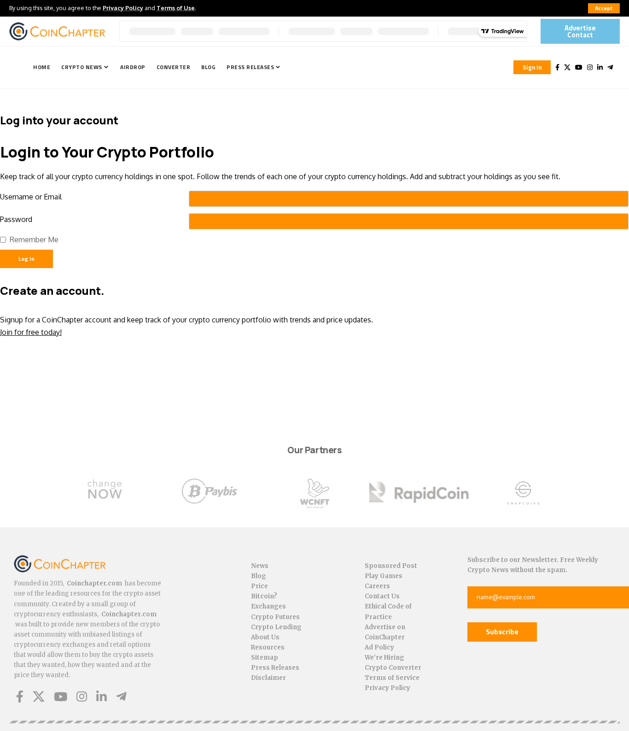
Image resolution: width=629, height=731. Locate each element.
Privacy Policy (123, 8)
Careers (377, 586)
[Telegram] (610, 67)
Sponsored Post (391, 566)
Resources (268, 647)
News (259, 566)
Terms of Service (392, 678)
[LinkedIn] (600, 67)
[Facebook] (557, 67)
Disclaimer (268, 678)
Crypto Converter (393, 668)
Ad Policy (379, 647)
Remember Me (34, 239)
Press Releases (275, 668)
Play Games (383, 576)
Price (259, 586)
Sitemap (264, 657)
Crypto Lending (276, 627)
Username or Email (31, 196)
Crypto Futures (275, 617)
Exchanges (268, 606)
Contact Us (382, 596)
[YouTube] (579, 67)
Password (16, 219)
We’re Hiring (384, 657)
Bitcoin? (264, 596)
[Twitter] (567, 67)
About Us (265, 637)
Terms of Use (176, 8)
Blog (258, 576)
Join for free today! (31, 332)
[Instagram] (590, 67)
